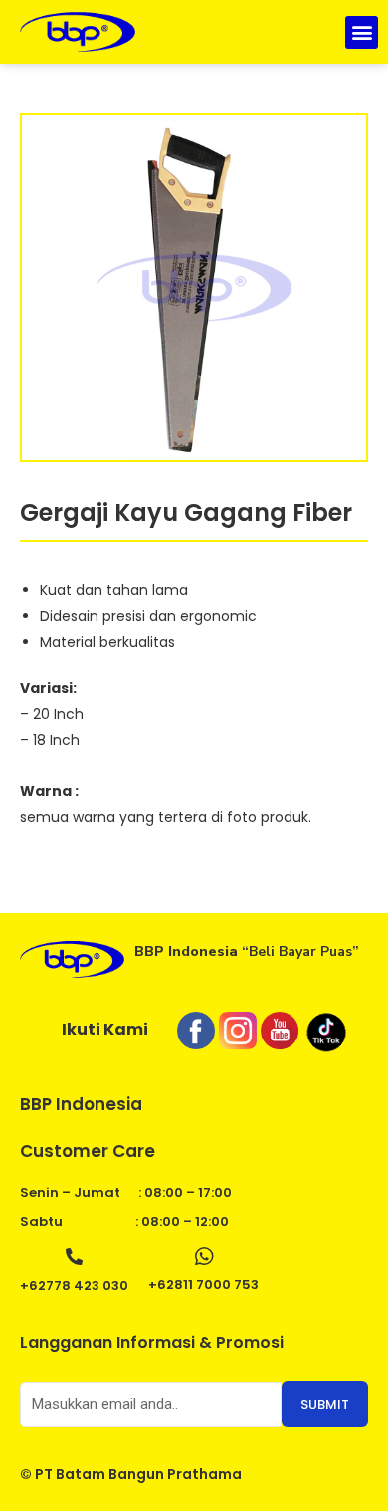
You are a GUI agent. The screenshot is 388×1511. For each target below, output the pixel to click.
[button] (361, 32)
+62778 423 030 (74, 1285)
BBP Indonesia (81, 1104)
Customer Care (87, 1151)
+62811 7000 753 (203, 1284)
